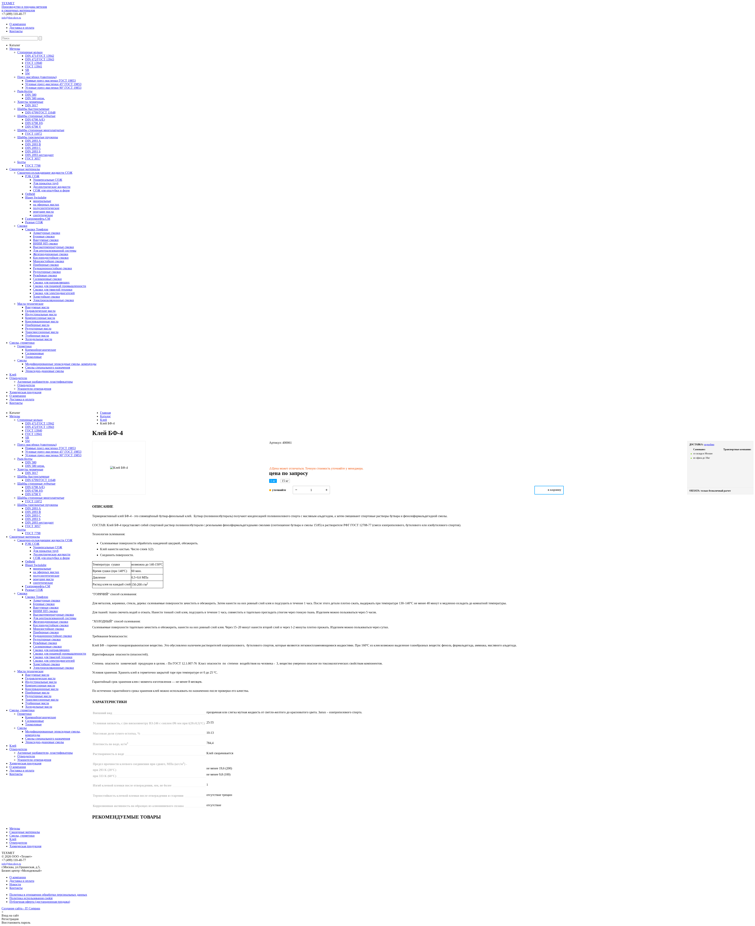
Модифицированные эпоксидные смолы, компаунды (60, 364)
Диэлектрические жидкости (51, 187)
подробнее (709, 444)
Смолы (22, 360)
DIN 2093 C (33, 148)
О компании (17, 24)
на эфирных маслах (46, 204)
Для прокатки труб (45, 183)
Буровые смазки (44, 236)
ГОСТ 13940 (33, 63)
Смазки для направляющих (51, 282)
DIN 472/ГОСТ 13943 (39, 59)
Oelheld (30, 194)
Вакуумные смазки (46, 240)
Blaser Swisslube (35, 197)
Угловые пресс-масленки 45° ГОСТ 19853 (53, 84)
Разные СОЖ (34, 222)
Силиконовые (34, 353)
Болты (21, 162)
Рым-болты (24, 91)
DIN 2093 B (33, 144)
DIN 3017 (31, 105)
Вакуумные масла (37, 307)
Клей (12, 374)
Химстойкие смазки (46, 296)
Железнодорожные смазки (50, 254)
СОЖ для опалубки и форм (51, 190)
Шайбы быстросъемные (33, 109)
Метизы (14, 48)
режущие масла (43, 211)
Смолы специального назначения (47, 367)
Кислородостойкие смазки (51, 257)
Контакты (16, 31)
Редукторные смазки (47, 272)
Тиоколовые (33, 357)
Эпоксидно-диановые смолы (44, 371)
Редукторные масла (38, 328)
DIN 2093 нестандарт (39, 155)
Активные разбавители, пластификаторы (45, 381)
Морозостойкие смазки (48, 261)
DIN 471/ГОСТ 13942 (39, 55)
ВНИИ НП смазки (45, 243)
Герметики (24, 346)
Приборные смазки (46, 264)
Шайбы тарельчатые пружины (37, 137)
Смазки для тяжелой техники (52, 289)
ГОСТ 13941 (33, 66)
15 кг (285, 480)
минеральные (42, 201)
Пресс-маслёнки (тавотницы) (37, 77)
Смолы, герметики (22, 342)
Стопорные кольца (29, 52)
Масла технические (30, 303)
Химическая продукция (25, 392)
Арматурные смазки (46, 233)
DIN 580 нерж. (35, 98)
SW (27, 73)
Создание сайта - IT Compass (21, 908)
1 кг (273, 480)
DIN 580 (30, 94)
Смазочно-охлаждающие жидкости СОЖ (44, 172)
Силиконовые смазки (47, 279)
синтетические (43, 215)
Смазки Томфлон (36, 229)
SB (27, 70)
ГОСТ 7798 (33, 165)
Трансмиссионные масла (41, 332)
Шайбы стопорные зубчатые (36, 116)
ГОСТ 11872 (33, 133)
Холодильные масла (38, 339)
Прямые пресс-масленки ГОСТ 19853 (50, 80)
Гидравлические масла (40, 310)
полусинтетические (46, 208)
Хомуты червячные (30, 102)
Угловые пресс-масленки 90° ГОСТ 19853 (53, 87)
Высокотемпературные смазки (53, 247)
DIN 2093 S (33, 151)
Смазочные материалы (24, 169)
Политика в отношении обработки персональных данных (48, 894)
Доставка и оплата (21, 27)
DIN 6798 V (33, 126)
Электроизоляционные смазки (53, 300)
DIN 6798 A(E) (35, 119)
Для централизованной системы (54, 250)
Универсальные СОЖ (47, 179)
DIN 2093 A (33, 140)
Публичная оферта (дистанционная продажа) (39, 901)
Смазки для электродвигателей (54, 293)
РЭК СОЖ (32, 176)
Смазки (22, 225)
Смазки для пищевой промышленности (59, 286)
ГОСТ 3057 (33, 158)
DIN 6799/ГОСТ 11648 (40, 112)
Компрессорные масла (40, 318)
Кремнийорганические (40, 349)
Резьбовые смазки (45, 275)
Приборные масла (37, 325)
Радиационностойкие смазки (52, 268)
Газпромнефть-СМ (37, 218)
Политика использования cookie (31, 898)
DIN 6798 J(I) (34, 123)
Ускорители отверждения (34, 388)
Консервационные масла (41, 321)
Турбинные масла (37, 335)
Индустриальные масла (41, 314)
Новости (15, 884)
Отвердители (18, 378)
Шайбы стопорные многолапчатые (40, 130)
